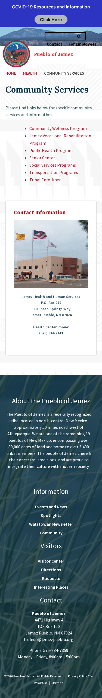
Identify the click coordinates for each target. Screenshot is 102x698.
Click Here (51, 19)
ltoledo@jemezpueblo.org (48, 639)
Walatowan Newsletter (51, 524)
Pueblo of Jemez (53, 54)
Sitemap (57, 683)
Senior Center (42, 157)
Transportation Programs (53, 172)
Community (51, 532)
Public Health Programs (52, 150)
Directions (51, 569)
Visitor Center (51, 561)
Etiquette (51, 578)
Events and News (51, 506)
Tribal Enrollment (46, 179)
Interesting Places (51, 587)
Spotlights (51, 515)
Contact (54, 44)
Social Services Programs (52, 165)
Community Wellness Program (58, 128)
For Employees (83, 44)
